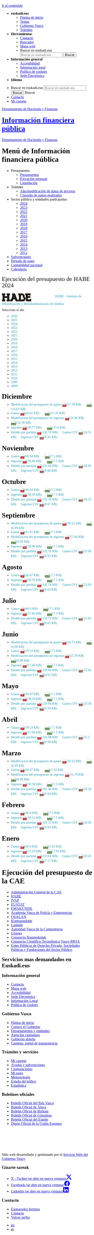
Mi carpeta (18, 101)
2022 (23, 212)
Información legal (32, 67)
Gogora (16, 933)
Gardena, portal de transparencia (34, 1043)
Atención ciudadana (25, 1035)
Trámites (26, 30)
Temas (24, 22)
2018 (23, 228)
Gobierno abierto (23, 1039)
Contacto (26, 38)
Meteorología (20, 1077)
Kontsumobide (21, 921)
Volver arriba (20, 1217)
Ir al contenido (12, 6)
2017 (23, 232)
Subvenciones (21, 257)
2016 (23, 236)
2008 (14, 386)
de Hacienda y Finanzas (29, 140)
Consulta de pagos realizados (41, 195)
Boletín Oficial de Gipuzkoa (31, 1115)
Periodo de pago (22, 261)
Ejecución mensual (33, 179)
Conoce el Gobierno (25, 1027)
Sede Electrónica (32, 76)
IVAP (15, 900)
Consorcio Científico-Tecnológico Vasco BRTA (45, 941)
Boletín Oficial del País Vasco (32, 1103)
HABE (16, 896)
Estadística (18, 1085)
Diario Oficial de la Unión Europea (36, 1123)
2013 (23, 249)
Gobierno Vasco (31, 26)
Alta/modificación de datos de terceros (47, 191)
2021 (23, 216)
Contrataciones (21, 1069)
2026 (14, 316)
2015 (23, 240)
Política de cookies (33, 71)
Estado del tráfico (23, 1081)
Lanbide (17, 925)
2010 (14, 378)
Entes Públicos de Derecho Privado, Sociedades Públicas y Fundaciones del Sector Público (45, 948)
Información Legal (24, 1001)
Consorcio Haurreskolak (28, 937)
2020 (23, 220)
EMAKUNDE (21, 909)
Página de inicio (31, 17)
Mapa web (27, 46)
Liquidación (28, 183)
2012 (23, 253)
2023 (23, 207)
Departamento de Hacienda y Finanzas (29, 109)
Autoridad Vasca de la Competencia (37, 929)
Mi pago (17, 1073)
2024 (23, 203)
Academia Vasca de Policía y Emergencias (41, 913)
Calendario (19, 269)
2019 (23, 224)
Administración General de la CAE (36, 892)
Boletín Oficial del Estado (29, 1119)
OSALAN (18, 917)
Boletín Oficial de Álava (28, 1107)
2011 (14, 374)
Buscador (27, 42)
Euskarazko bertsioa (25, 1209)
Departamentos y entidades (30, 1031)
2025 (14, 320)
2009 (14, 382)
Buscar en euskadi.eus (36, 50)
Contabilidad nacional (26, 265)
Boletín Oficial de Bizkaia (29, 1111)
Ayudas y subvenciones (28, 1065)
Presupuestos (29, 175)
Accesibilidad (30, 63)
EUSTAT (18, 904)
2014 (23, 244)
